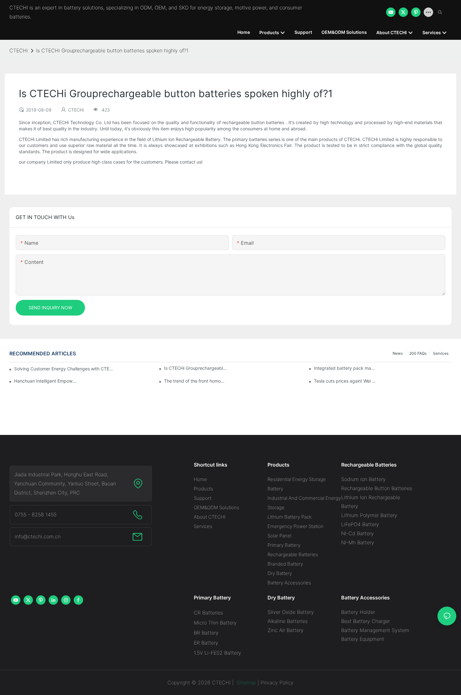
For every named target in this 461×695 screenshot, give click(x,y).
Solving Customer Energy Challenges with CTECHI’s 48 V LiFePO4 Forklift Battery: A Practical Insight (64, 368)
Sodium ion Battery (363, 479)
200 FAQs (418, 353)
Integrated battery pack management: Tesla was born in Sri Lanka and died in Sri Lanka (345, 368)
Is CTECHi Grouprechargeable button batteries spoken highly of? (195, 368)
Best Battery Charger (365, 621)
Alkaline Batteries (288, 621)
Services (440, 353)
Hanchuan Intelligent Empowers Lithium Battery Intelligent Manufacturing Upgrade (45, 381)
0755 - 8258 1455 (35, 514)
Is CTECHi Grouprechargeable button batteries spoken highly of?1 (112, 50)
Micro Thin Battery (215, 622)
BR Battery (206, 633)
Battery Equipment (362, 639)
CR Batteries (208, 612)
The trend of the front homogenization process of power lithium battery (195, 381)
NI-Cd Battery (357, 533)
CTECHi (18, 50)
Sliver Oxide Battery (291, 612)
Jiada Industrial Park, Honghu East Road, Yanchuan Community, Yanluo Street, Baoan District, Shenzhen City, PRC (65, 483)
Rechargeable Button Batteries (376, 488)
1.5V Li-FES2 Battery (217, 653)
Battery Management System (375, 630)
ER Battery (206, 643)
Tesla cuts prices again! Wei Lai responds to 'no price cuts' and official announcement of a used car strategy (345, 381)
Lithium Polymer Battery (369, 515)
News (398, 353)
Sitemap (245, 682)
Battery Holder (358, 612)
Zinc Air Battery (286, 630)
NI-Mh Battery (357, 542)
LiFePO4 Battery (360, 524)
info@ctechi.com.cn (38, 536)
